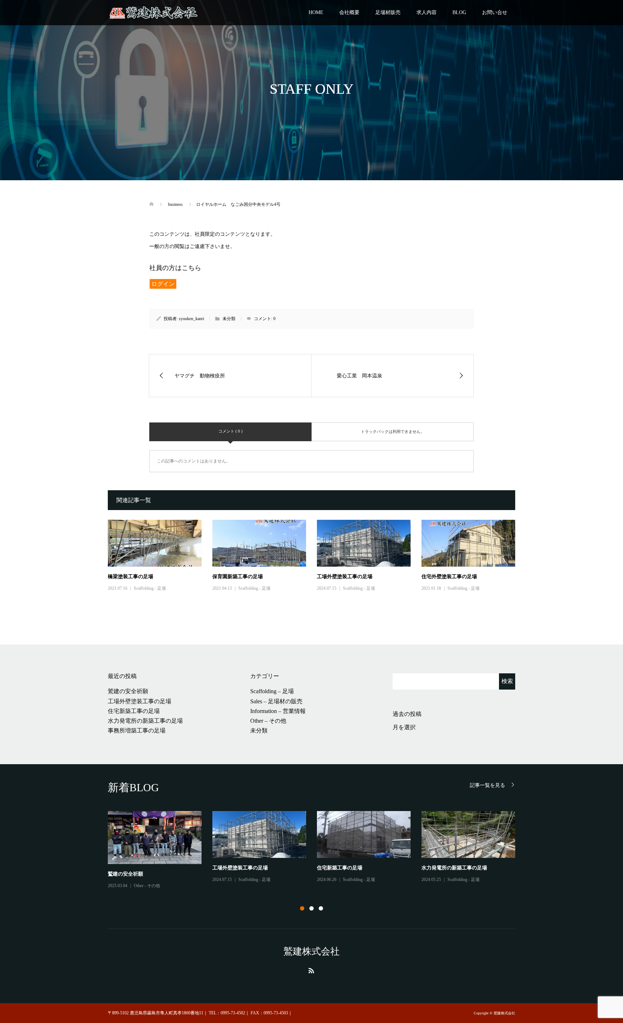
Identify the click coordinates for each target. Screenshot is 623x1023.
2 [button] (311, 908)
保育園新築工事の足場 (237, 576)
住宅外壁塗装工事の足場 (449, 576)
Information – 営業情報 (278, 711)
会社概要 (349, 12)
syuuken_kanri (191, 318)
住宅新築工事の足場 (134, 711)
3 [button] (321, 908)
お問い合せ (494, 12)
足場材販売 (388, 12)
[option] (317, 850)
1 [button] (302, 908)
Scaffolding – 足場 (272, 691)
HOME (316, 12)
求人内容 (426, 12)
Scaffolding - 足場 (150, 588)
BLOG (459, 12)
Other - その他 (147, 885)
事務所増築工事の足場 (136, 730)
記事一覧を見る (487, 785)
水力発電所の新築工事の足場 (145, 721)
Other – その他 (268, 721)
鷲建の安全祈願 (128, 691)
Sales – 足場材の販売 (276, 701)
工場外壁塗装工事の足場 (344, 576)
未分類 (259, 730)
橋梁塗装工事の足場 (130, 576)
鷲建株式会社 (311, 951)
